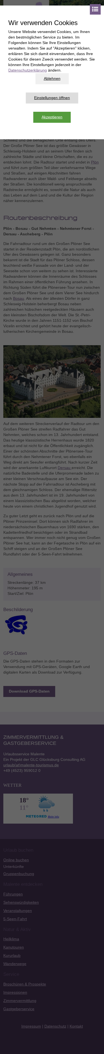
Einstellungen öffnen (52, 98)
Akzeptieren (52, 117)
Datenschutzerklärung (27, 70)
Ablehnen (52, 78)
